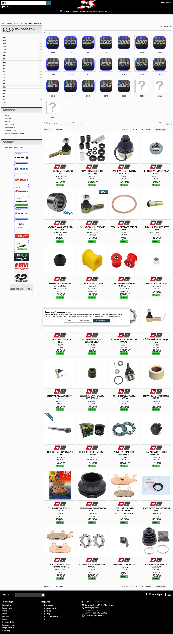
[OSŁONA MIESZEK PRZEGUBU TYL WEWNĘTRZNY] (156, 541)
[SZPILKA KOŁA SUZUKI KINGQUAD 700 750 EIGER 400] (156, 204)
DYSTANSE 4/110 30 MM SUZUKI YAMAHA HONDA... (124, 453)
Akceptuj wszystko (101, 320)
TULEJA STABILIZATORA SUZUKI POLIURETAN (92, 284)
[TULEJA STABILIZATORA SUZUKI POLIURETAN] (92, 260)
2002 (4, 37)
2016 (4, 81)
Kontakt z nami (7, 608)
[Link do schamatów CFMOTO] (21, 224)
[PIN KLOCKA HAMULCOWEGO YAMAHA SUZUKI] (60, 429)
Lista (171, 124)
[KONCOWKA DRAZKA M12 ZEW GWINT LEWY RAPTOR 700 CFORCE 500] (92, 204)
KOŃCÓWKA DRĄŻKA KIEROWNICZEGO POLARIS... (60, 172)
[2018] (88, 86)
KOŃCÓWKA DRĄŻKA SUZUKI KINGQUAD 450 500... (60, 397)
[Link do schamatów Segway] (21, 236)
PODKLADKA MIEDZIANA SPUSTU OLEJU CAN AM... (124, 228)
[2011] (88, 64)
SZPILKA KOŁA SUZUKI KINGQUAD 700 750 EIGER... (156, 228)
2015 (4, 77)
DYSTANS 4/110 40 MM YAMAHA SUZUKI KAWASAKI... (92, 565)
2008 (4, 56)
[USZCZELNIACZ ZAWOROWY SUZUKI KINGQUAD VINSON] (92, 373)
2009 (4, 59)
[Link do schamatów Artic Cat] (21, 247)
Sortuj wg (47, 123)
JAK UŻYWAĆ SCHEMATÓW (13, 147)
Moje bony (45, 619)
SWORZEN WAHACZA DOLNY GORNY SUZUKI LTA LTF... (124, 172)
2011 (4, 65)
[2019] (106, 86)
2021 (4, 96)
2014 (4, 74)
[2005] (106, 42)
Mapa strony (6, 630)
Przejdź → (109, 11)
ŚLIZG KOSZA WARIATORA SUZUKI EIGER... (60, 340)
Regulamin (7, 118)
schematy (8, 142)
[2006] (124, 42)
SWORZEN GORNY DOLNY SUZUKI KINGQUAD (124, 397)
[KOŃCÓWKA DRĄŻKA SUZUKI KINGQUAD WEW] (156, 316)
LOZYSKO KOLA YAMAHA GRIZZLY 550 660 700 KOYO (60, 228)
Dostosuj (69, 320)
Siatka (167, 124)
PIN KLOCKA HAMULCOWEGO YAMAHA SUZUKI (60, 453)
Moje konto (47, 601)
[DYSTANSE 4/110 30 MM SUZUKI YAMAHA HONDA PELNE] (124, 429)
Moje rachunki (46, 611)
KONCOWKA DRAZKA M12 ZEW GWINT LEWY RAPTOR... (92, 228)
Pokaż (73, 123)
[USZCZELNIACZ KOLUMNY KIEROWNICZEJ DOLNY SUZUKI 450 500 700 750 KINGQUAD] (156, 485)
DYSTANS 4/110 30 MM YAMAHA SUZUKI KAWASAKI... (124, 340)
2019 (4, 90)
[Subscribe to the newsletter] (43, 595)
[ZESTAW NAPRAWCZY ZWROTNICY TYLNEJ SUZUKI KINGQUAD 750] (92, 148)
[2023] (52, 107)
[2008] (159, 42)
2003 (4, 40)
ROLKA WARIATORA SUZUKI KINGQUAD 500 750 (156, 397)
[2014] (141, 64)
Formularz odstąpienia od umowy (14, 133)
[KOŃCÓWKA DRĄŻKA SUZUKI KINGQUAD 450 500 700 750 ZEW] (60, 373)
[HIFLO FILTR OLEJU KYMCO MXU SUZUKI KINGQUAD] (92, 429)
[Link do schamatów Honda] (21, 191)
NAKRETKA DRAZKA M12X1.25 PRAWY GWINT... (156, 172)
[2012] (106, 64)
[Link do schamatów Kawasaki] (21, 202)
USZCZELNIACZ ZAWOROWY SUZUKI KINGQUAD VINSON (92, 397)
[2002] (52, 42)
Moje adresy (46, 613)
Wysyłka (7, 115)
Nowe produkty (6, 605)
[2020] (124, 86)
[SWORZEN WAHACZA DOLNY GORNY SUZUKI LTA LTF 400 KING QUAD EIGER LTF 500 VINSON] (124, 148)
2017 (4, 84)
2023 (4, 102)
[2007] (141, 42)
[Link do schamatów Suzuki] (21, 213)
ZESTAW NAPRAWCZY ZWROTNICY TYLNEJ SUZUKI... (92, 172)
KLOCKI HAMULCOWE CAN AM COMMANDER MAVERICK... (124, 509)
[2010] (70, 64)
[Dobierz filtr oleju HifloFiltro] (21, 257)
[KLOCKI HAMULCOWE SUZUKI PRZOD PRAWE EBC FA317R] (60, 485)
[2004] (88, 42)
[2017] (70, 86)
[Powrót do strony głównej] (3, 23)
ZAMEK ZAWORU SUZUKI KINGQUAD (124, 564)
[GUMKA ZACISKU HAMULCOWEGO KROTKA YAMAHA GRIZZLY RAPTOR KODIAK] (60, 260)
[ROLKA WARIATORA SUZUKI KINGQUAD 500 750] (156, 373)
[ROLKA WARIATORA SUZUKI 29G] (156, 260)
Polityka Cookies (9, 124)
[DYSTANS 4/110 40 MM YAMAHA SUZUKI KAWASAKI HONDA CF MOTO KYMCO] (92, 541)
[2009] (52, 64)
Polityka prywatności (8, 627)
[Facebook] (165, 594)
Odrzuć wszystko (84, 320)
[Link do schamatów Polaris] (21, 168)
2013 (4, 71)
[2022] (159, 86)
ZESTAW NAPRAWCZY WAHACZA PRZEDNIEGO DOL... (124, 284)
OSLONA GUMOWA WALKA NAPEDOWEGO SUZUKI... (92, 509)
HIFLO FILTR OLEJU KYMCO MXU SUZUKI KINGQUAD (92, 453)
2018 (4, 87)
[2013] (124, 64)
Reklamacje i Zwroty (10, 130)
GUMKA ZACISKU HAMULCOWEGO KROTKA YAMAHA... (60, 284)
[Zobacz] (63, 166)
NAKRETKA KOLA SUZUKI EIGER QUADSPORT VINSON (92, 340)
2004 (4, 43)
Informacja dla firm (9, 127)
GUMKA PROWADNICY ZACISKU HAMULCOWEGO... (156, 453)
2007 (4, 53)
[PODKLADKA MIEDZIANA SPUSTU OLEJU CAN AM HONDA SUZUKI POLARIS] (124, 204)
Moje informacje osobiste (50, 616)
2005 (4, 46)
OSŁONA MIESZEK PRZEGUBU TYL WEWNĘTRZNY (156, 565)
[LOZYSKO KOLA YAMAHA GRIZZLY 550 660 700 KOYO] (60, 204)
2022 (4, 99)
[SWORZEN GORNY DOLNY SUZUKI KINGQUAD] (124, 373)
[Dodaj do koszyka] (57, 166)
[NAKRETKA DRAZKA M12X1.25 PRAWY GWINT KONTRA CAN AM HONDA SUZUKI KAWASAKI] (156, 148)
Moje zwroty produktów (49, 608)
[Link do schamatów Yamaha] (21, 180)
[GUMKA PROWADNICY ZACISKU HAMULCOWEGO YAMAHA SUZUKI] (156, 429)
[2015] (159, 64)
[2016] (52, 86)
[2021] (141, 86)
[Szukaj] (48, 3)
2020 (4, 93)
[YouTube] (169, 594)
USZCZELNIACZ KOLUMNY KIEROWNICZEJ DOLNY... (156, 509)
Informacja (9, 110)
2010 (4, 62)
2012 (4, 68)
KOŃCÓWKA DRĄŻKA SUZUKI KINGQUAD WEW (156, 340)
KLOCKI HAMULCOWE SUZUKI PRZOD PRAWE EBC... (60, 509)
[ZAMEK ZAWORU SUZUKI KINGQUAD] (124, 541)
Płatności (7, 121)
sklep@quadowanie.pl (97, 616)
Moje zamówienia (47, 605)
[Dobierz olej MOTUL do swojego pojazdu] (21, 267)
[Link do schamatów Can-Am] (21, 157)
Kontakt (4, 613)
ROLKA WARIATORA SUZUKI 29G (156, 283)
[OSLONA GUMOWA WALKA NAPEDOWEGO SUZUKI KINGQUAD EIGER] (92, 485)
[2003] (70, 42)
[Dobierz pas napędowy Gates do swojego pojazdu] (21, 277)
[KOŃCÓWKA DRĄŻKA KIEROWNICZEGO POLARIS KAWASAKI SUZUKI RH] (60, 148)
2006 (4, 49)
